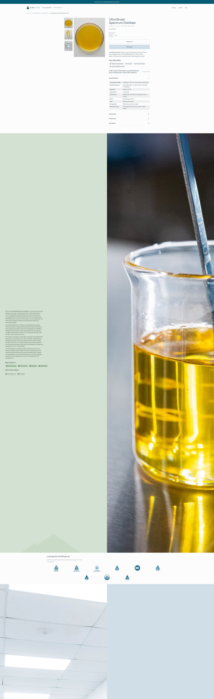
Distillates (22, 374)
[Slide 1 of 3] (68, 23)
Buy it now (129, 47)
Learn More (147, 71)
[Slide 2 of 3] (68, 34)
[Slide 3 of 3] (68, 46)
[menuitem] (46, 8)
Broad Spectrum (11, 374)
